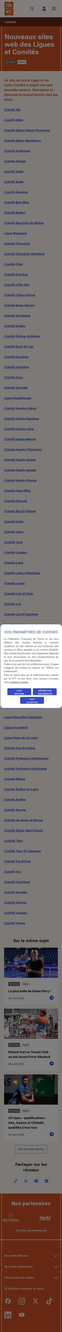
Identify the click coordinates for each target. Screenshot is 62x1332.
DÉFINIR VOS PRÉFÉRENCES (45, 692)
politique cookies (19, 682)
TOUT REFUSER (19, 692)
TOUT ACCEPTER (32, 701)
